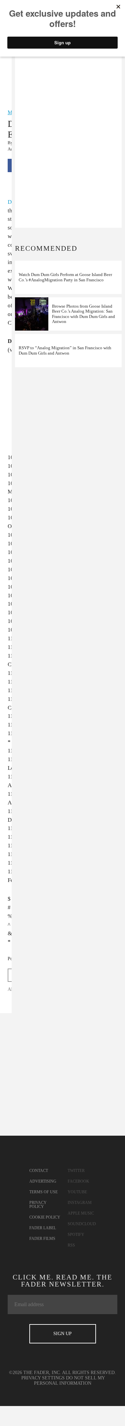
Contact (38, 1170)
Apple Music (81, 1213)
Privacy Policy (38, 1204)
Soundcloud (82, 1224)
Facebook (78, 1181)
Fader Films (42, 1238)
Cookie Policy (44, 1217)
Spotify (76, 1234)
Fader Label (42, 1228)
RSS (71, 1245)
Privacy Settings (43, 1377)
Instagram (80, 1202)
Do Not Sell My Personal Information (69, 1380)
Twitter (76, 1170)
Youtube (77, 1192)
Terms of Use (43, 1192)
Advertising (42, 1181)
